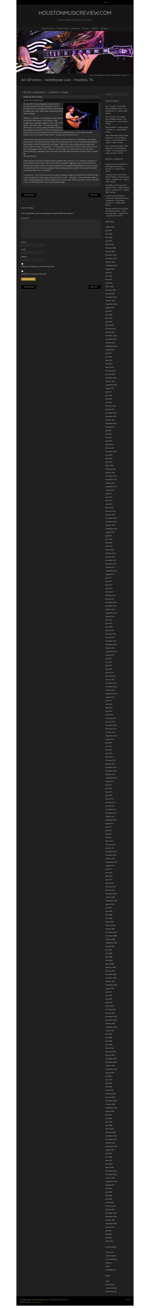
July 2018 (108, 536)
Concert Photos (63, 28)
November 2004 (111, 1101)
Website (24, 256)
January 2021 (110, 448)
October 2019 (110, 483)
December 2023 (110, 336)
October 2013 (110, 732)
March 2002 (109, 1202)
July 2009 (108, 908)
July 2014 (108, 701)
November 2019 (111, 479)
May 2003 (108, 1160)
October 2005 (110, 1066)
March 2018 (109, 550)
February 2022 (110, 406)
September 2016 (111, 613)
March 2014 (109, 715)
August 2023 (109, 350)
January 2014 (110, 722)
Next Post (94, 195)
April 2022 (108, 402)
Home (91, 75)
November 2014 (111, 687)
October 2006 (110, 1023)
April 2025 (108, 283)
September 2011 (111, 820)
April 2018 (108, 546)
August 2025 (109, 269)
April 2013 (108, 753)
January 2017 (110, 599)
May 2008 (108, 957)
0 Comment (65, 92)
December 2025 (110, 255)
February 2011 (110, 844)
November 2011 (111, 813)
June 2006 (108, 1037)
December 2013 (110, 725)
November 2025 (111, 258)
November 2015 (111, 644)
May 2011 (108, 834)
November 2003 (111, 1139)
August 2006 (109, 1030)
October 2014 (110, 690)
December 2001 (110, 1213)
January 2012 (110, 806)
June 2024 (108, 315)
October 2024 (110, 300)
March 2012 (109, 799)
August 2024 (109, 307)
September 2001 (111, 1223)
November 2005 (111, 1062)
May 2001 (108, 1234)
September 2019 (111, 486)
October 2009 (110, 897)
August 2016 (109, 616)
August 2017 (109, 574)
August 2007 (109, 988)
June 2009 (108, 911)
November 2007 (111, 978)
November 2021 (111, 416)
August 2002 (109, 1185)
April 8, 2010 (27, 92)
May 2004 (108, 1122)
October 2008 (110, 939)
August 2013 (109, 739)
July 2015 (108, 658)
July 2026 (108, 230)
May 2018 (108, 543)
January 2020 (110, 472)
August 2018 (109, 532)
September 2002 (111, 1181)
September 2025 (111, 265)
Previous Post (29, 195)
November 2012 (111, 771)
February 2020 (110, 469)
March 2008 (109, 964)
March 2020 (109, 465)
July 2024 (108, 311)
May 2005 (108, 1083)
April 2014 (108, 711)
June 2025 (108, 276)
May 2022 (108, 399)
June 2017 (108, 581)
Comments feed (111, 1288)
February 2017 (110, 595)
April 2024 (108, 322)
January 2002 (110, 1209)
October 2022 (110, 381)
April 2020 (108, 462)
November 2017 (111, 564)
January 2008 (110, 971)
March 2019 (109, 508)
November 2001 (111, 1216)
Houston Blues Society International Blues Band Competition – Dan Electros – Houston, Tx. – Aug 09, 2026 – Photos (117, 200)
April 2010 (108, 880)
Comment (25, 218)
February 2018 (110, 553)
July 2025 (108, 272)
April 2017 (108, 588)
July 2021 (108, 430)
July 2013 (108, 743)
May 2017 (108, 585)
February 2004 (110, 1132)
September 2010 (111, 862)
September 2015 (111, 651)
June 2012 (108, 788)
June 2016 (108, 623)
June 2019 (108, 497)
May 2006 (108, 1041)
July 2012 (108, 785)
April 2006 (108, 1044)
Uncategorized (110, 1270)
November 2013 (111, 729)
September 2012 (111, 778)
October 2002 (110, 1178)
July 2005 (108, 1076)
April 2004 (108, 1125)
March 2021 (109, 444)
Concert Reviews (48, 28)
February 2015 (110, 676)
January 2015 (110, 680)
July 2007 (108, 992)
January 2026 (110, 251)
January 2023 (110, 374)
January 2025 (110, 293)
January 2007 (110, 1013)
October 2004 (110, 1104)
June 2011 (108, 830)
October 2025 (110, 262)
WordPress (65, 1300)
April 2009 (108, 918)
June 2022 (108, 395)
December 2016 (110, 602)
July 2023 (108, 353)
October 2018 (110, 525)
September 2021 (111, 423)
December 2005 (110, 1059)
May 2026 (108, 237)
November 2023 (111, 339)
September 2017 (111, 571)
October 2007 (110, 981)
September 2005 (111, 1069)
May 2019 (108, 501)
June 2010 (108, 873)
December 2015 (110, 641)
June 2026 (108, 234)
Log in (107, 1281)
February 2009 (110, 925)
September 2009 (111, 901)
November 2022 (111, 378)
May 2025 (108, 279)
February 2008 (110, 967)
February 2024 (110, 329)
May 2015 (108, 665)
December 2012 (110, 767)
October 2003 (110, 1143)
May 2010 (108, 876)
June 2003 (108, 1157)
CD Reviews (75, 28)
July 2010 (108, 869)
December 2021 (110, 413)
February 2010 (110, 887)
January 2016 (110, 637)
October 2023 (110, 343)
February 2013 (110, 760)
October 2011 (110, 816)
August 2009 (109, 904)
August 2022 (109, 388)
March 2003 (109, 1167)
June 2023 (108, 357)
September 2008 (111, 943)
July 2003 (108, 1153)
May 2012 (108, 792)
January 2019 (110, 515)
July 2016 (108, 620)
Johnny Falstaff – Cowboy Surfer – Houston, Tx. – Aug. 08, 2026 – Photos (116, 129)
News (107, 1266)
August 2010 (109, 866)
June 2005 (108, 1080)
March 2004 (109, 1129)
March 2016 (109, 630)
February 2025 (110, 290)
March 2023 (109, 367)
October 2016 (110, 609)
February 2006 (110, 1052)
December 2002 (110, 1171)
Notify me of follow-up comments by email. (37, 266)
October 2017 (110, 567)
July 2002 (108, 1188)
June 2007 (108, 995)
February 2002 (110, 1206)
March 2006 (109, 1048)
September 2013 (111, 736)
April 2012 (108, 795)
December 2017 (110, 560)
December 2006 (110, 1016)
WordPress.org (110, 1291)
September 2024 (111, 304)
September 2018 (111, 529)
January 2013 (110, 764)
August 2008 (109, 946)
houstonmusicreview (39, 92)
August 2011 (109, 823)
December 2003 (110, 1136)
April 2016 (108, 627)
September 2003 (111, 1146)
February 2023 (110, 371)
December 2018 (110, 518)
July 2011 (108, 827)
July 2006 (108, 1034)
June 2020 (108, 455)
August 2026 (109, 227)
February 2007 (110, 1009)
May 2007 (108, 999)
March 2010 (109, 883)
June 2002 (108, 1192)
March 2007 (109, 1006)
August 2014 (109, 697)
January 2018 (110, 557)
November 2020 (111, 451)
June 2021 (108, 434)
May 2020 (108, 458)
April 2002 (108, 1199)
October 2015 (110, 648)
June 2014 (108, 704)
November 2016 (111, 606)
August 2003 (109, 1150)
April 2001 (108, 1238)
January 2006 (110, 1055)
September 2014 (111, 694)
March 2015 (109, 672)
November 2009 (111, 894)
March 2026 (109, 244)
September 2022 (111, 385)
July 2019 (108, 494)
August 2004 (109, 1111)
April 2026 (108, 241)
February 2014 (110, 718)
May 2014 (108, 708)
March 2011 (109, 841)
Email (23, 249)
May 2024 (108, 318)
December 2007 (110, 974)
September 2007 (111, 985)
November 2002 (111, 1174)
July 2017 (108, 578)
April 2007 (108, 1002)
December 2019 (110, 476)
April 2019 (108, 504)
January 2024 (110, 332)
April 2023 (108, 364)
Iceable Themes (37, 1302)
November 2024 (111, 297)
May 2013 (108, 750)
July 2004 (108, 1115)
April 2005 (108, 1087)
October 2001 (110, 1220)
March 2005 (109, 1090)
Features (85, 28)
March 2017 (109, 592)
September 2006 (111, 1027)
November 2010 (111, 855)
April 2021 (108, 441)
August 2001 (109, 1227)
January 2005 (110, 1097)
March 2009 (109, 922)
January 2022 (110, 409)
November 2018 (111, 522)
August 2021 (109, 427)
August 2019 (109, 490)
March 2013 (109, 757)
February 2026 (110, 248)
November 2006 (111, 1020)
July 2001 (108, 1231)
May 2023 (108, 360)
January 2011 (110, 848)
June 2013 (108, 746)
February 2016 (110, 634)
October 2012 (110, 774)
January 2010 (110, 890)
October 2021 (110, 420)
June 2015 (108, 662)
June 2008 (108, 953)
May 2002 (108, 1195)
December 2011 (110, 809)
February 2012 (110, 802)
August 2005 (109, 1073)
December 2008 (110, 932)
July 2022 (108, 392)
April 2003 (108, 1164)
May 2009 (108, 915)
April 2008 (108, 960)
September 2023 (111, 346)
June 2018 (108, 539)
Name (24, 242)
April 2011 (108, 837)
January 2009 (110, 929)
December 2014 (110, 683)
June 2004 (108, 1118)
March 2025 (109, 286)
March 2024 (109, 325)
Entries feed (109, 1284)
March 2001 (109, 1241)
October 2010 (110, 858)
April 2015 (108, 669)
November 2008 (111, 936)
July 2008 (108, 950)
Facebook (94, 28)
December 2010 (110, 851)
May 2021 (108, 437)
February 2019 (110, 511)
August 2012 (109, 781)
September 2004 (111, 1108)
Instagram (104, 28)
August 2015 (109, 655)
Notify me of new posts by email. (33, 274)
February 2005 (110, 1094)
